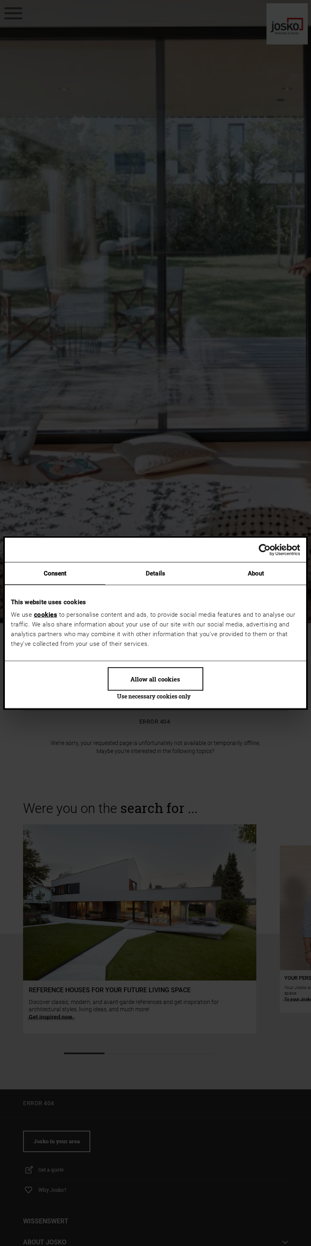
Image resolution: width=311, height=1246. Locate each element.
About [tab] (256, 573)
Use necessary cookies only (154, 696)
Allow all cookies (155, 679)
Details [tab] (155, 573)
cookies (46, 614)
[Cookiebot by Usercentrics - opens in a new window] (264, 549)
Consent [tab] (55, 573)
